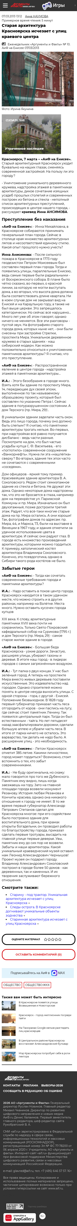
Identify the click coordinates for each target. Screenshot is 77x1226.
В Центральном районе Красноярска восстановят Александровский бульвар (43, 1042)
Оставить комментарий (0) (39, 954)
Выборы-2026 (52, 1085)
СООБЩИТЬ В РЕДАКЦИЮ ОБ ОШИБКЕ (32, 1091)
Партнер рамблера (37, 1206)
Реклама (30, 1085)
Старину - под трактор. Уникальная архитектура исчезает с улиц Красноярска (37, 899)
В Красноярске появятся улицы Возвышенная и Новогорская (38, 1004)
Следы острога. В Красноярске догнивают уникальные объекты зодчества (33, 911)
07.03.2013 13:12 (12, 16)
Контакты (11, 1085)
